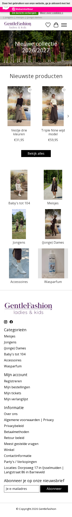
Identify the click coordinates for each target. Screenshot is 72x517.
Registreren (13, 381)
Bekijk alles (36, 153)
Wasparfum (53, 282)
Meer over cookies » (51, 13)
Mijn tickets (12, 393)
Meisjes (53, 203)
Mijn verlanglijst (16, 399)
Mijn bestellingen (17, 387)
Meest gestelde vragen (21, 444)
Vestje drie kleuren (19, 132)
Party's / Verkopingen (20, 462)
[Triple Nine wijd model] (53, 106)
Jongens (19, 242)
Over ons (11, 414)
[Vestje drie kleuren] (19, 106)
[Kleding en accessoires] (18, 25)
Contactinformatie (17, 456)
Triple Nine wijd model (53, 132)
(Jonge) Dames (53, 242)
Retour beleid (14, 438)
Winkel (9, 450)
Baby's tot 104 (19, 203)
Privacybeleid (14, 426)
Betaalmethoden (16, 432)
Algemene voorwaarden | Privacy (29, 420)
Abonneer (54, 488)
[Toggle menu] (64, 25)
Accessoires (19, 282)
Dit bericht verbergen (24, 13)
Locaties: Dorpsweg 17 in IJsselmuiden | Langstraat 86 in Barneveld (34, 470)
